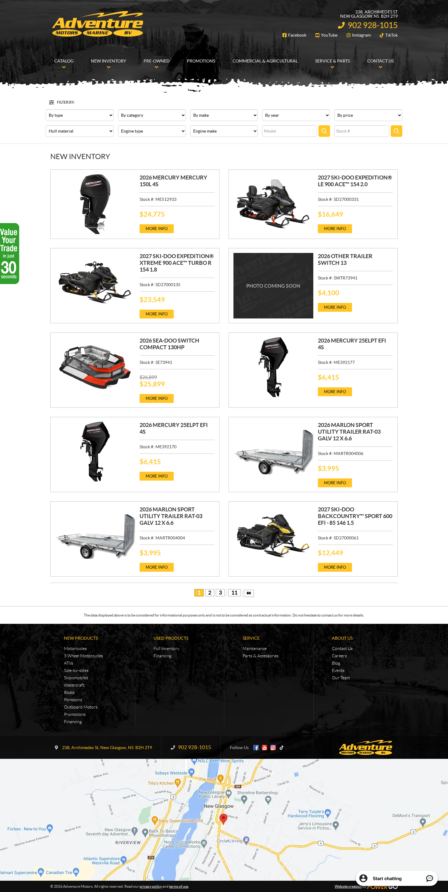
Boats (69, 692)
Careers (339, 655)
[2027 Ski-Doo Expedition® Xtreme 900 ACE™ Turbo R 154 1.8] (95, 283)
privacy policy (151, 886)
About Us (342, 638)
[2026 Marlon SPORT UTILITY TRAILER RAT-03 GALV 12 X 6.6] (273, 452)
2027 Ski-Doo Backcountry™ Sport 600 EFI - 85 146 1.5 (355, 516)
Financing (73, 721)
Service (251, 638)
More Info (157, 228)
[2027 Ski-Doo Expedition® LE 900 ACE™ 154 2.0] (273, 204)
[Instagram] (273, 747)
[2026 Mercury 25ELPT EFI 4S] (273, 367)
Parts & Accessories (261, 655)
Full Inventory (167, 648)
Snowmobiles (76, 677)
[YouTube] (264, 747)
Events (338, 670)
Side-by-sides (76, 670)
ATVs (68, 663)
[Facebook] (256, 747)
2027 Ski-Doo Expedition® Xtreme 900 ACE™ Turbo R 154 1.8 (177, 263)
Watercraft (74, 685)
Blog (336, 663)
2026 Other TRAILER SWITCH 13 (345, 259)
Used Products (171, 638)
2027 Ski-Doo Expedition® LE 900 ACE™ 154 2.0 (355, 180)
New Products (81, 638)
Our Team (341, 677)
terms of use (178, 886)
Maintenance (255, 648)
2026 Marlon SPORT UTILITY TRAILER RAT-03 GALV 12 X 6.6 (349, 432)
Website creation (348, 886)
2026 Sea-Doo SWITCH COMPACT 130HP (169, 343)
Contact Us (342, 648)
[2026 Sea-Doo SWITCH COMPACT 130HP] (95, 367)
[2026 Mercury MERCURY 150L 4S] (95, 204)
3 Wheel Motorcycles (83, 655)
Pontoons (73, 699)
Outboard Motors (81, 707)
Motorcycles (75, 648)
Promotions (75, 714)
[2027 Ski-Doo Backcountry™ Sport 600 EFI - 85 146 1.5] (273, 536)
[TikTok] (281, 747)
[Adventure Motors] (97, 23)
